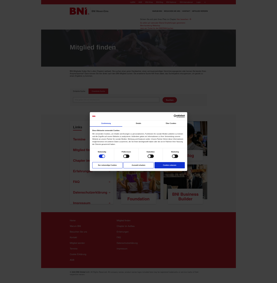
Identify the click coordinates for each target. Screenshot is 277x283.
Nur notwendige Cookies (107, 165)
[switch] (126, 156)
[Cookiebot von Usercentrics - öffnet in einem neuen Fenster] (175, 116)
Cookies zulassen (169, 165)
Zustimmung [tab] (106, 123)
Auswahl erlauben (138, 165)
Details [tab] (138, 123)
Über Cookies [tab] (171, 123)
